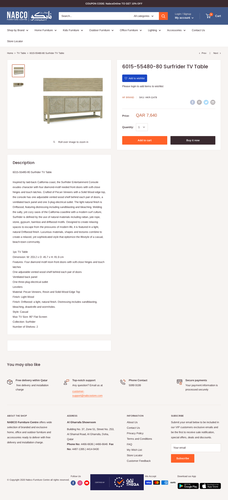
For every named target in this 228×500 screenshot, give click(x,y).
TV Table (21, 53)
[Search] (163, 16)
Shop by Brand (15, 30)
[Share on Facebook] (192, 102)
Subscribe (182, 458)
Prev (204, 53)
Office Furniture (129, 30)
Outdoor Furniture (99, 30)
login (133, 86)
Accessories (174, 30)
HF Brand (128, 97)
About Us (132, 422)
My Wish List (134, 449)
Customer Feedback (139, 460)
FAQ (129, 444)
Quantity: (128, 127)
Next (215, 53)
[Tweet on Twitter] (206, 102)
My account (183, 17)
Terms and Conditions (139, 438)
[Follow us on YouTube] (86, 482)
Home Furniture (44, 30)
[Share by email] (212, 102)
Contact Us (198, 30)
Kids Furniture (71, 30)
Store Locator (15, 41)
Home (10, 53)
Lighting (152, 30)
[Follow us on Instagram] (79, 482)
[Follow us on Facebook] (73, 482)
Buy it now (193, 140)
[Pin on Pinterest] (199, 102)
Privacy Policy (135, 433)
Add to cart (145, 140)
